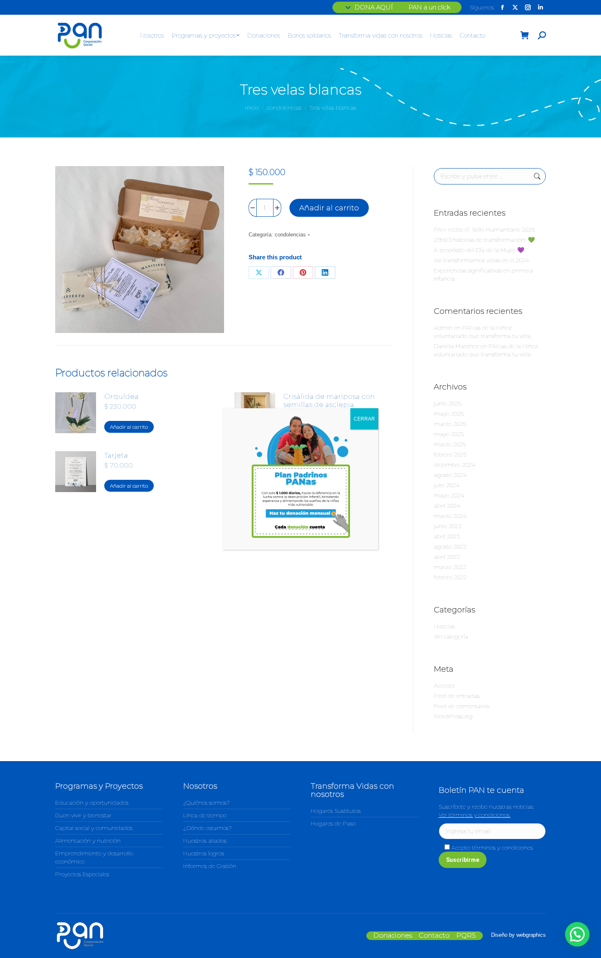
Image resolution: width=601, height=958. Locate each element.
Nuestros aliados (204, 840)
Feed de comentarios (461, 706)
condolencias (290, 235)
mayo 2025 (449, 434)
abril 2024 (447, 505)
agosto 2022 (450, 546)
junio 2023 (447, 526)
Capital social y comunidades (93, 828)
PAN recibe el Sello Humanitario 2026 (484, 229)
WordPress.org (453, 716)
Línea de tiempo (204, 815)
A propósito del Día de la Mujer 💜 (479, 250)
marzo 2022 (450, 567)
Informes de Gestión (209, 866)
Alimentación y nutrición (88, 840)
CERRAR (364, 419)
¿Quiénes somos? (206, 802)
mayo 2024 (449, 495)
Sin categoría (451, 636)
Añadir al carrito (329, 207)
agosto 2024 (450, 475)
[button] (577, 934)
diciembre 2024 (454, 464)
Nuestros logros (203, 853)
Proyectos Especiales (82, 874)
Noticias (444, 626)
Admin (443, 327)
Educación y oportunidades (91, 802)
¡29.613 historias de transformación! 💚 (484, 239)
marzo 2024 (450, 515)
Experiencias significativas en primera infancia (483, 274)
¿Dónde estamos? (207, 828)
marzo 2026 (450, 423)
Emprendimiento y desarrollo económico (94, 857)
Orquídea (121, 396)
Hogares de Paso (333, 823)
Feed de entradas (457, 695)
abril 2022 (447, 556)
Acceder (444, 685)
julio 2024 (447, 485)
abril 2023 (447, 536)
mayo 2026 (449, 413)
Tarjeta (116, 455)
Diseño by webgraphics (518, 935)
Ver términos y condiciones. (475, 815)
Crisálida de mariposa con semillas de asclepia (329, 400)
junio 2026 (448, 403)
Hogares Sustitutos (336, 810)
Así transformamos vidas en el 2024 (481, 260)
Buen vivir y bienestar (83, 815)
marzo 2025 (450, 444)
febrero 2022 (450, 577)
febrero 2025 (450, 454)
